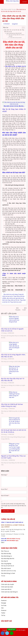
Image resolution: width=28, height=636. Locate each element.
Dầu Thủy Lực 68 (6, 9)
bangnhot (15, 24)
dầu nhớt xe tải (11, 298)
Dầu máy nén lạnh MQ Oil (7, 565)
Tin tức (14, 9)
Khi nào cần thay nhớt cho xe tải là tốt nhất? (16, 35)
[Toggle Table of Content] (22, 27)
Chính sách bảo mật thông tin (9, 592)
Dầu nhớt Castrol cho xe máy (8, 570)
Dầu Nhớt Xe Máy (6, 553)
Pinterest (3, 610)
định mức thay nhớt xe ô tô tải (10, 300)
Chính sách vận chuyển (7, 584)
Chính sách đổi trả (6, 589)
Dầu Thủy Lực (5, 551)
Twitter (3, 613)
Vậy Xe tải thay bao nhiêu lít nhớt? (14, 33)
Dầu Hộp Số (4, 561)
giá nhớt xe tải (20, 298)
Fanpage (3, 603)
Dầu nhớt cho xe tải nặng (11, 294)
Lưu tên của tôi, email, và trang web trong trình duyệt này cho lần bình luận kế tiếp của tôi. (13, 505)
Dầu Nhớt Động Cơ (6, 556)
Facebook (3, 600)
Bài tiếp (24, 309)
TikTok (3, 615)
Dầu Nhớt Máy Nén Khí (7, 558)
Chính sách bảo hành (7, 587)
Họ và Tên (4, 489)
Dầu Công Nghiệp (6, 563)
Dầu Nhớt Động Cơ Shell (8, 573)
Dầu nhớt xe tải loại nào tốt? (16, 37)
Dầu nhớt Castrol (6, 568)
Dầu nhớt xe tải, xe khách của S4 (15, 66)
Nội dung (4, 475)
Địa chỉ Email (5, 495)
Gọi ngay (24, 1)
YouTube (3, 605)
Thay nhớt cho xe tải (15, 302)
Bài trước (18, 309)
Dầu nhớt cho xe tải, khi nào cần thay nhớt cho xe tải (14, 30)
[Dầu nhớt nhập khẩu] (12, 1)
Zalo (2, 608)
